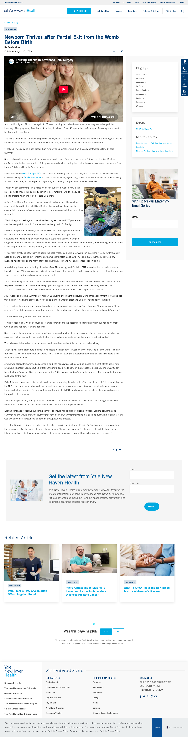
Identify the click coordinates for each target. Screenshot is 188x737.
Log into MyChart (53, 697)
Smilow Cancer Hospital (15, 708)
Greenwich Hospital (13, 693)
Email (135, 217)
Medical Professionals (167, 2)
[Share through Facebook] (118, 51)
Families (139, 78)
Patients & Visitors (151, 11)
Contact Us (127, 2)
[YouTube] (155, 696)
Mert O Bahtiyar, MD (144, 129)
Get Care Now (103, 11)
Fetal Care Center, (32, 177)
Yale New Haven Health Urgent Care (20, 714)
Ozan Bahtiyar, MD (31, 173)
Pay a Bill (116, 2)
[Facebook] (140, 696)
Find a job (50, 692)
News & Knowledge (149, 2)
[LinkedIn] (148, 696)
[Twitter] (144, 696)
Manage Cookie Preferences (105, 713)
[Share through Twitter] (122, 51)
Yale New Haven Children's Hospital (20, 688)
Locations (132, 11)
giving (95, 697)
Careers (181, 2)
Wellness (139, 106)
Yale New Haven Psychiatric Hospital (20, 703)
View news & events (55, 708)
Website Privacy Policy (58, 731)
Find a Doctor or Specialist (58, 687)
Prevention (140, 94)
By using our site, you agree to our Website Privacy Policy (95, 731)
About (137, 2)
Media (95, 702)
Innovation (140, 82)
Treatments (140, 102)
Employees (98, 692)
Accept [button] (157, 727)
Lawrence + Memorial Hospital (18, 698)
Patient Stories (141, 90)
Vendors (96, 708)
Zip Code (134, 483)
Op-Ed (138, 86)
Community (140, 74)
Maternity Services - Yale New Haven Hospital (153, 151)
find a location (53, 682)
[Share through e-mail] (114, 51)
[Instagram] (152, 696)
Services (118, 11)
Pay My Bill (51, 702)
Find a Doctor (79, 11)
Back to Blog (12, 23)
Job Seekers (98, 687)
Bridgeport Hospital (13, 683)
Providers (97, 682)
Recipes (139, 98)
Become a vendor (54, 713)
